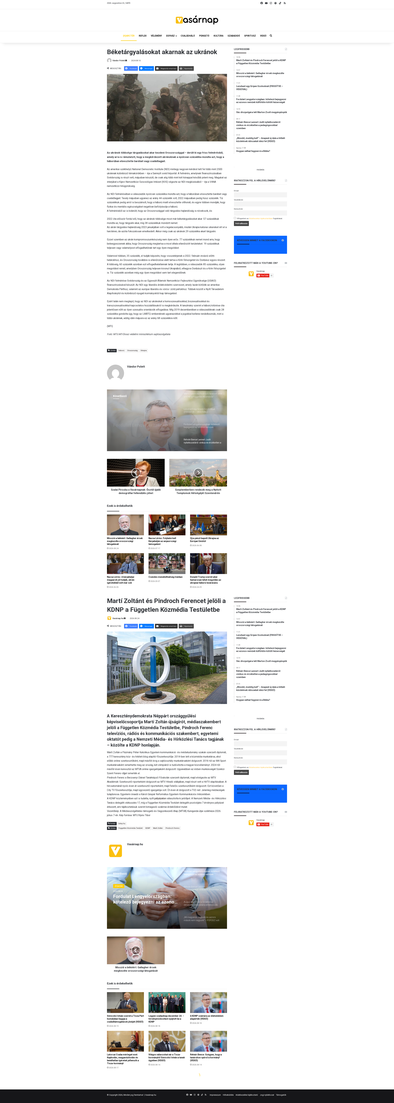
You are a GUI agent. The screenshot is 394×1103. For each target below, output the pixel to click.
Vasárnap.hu (150, 1095)
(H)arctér (119, 408)
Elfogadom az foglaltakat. (260, 218)
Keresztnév (238, 209)
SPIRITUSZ (250, 36)
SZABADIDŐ (234, 36)
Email (236, 191)
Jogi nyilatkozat (267, 1095)
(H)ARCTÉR (129, 36)
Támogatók (281, 1095)
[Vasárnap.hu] (197, 20)
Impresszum (215, 1095)
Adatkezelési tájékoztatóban (261, 218)
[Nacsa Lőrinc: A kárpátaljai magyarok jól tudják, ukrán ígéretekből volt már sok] (125, 563)
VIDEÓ (263, 36)
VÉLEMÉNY (156, 36)
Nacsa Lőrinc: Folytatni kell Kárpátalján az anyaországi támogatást (162, 541)
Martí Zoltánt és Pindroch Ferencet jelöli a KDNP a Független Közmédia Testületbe (140, 421)
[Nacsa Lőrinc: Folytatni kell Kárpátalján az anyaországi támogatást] (167, 524)
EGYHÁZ (170, 36)
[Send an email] (126, 61)
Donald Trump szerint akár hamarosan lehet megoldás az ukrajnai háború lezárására (205, 580)
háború (121, 351)
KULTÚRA (218, 36)
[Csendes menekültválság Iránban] (167, 563)
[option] (167, 420)
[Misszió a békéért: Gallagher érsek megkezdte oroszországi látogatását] (125, 524)
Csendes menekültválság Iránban (166, 577)
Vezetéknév (238, 200)
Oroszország (132, 351)
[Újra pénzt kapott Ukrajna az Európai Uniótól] (208, 524)
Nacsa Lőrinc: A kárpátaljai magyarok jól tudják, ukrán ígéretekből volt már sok (120, 580)
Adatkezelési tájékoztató (247, 1095)
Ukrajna (144, 351)
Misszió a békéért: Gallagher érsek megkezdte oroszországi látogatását (125, 541)
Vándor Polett (119, 61)
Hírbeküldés (228, 1095)
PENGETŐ (204, 36)
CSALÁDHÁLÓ (188, 36)
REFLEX (143, 36)
